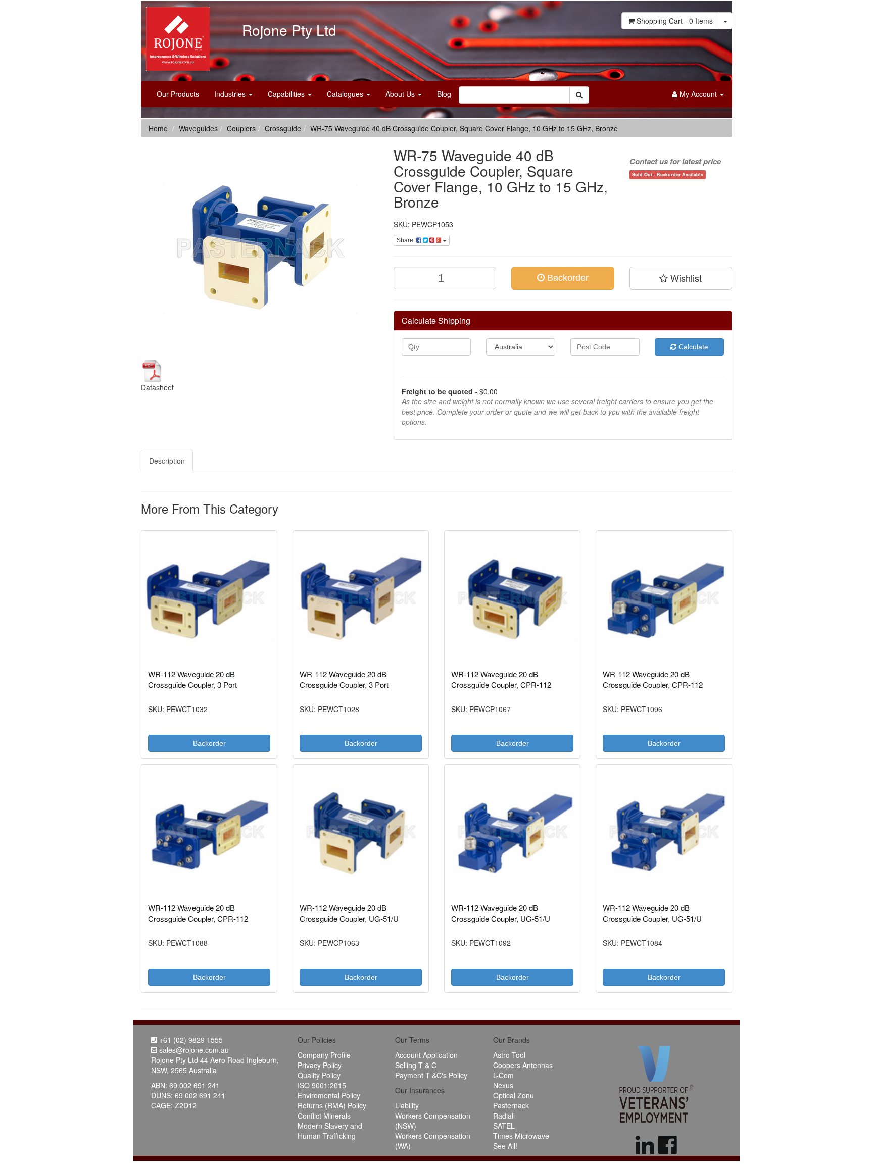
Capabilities (287, 94)
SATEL (504, 1126)
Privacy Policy (320, 1065)
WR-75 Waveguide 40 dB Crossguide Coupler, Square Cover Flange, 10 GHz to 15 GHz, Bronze (464, 128)
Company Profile (324, 1055)
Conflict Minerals (324, 1115)
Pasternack (511, 1105)
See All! (505, 1146)
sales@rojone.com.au (193, 1050)
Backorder (567, 278)
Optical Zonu (513, 1095)
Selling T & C (416, 1065)
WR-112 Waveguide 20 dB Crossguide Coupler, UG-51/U (349, 913)
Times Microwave (521, 1136)
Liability (407, 1105)
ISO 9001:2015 (322, 1085)
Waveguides (198, 128)
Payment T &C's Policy (431, 1075)
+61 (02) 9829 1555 (190, 1040)
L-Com (503, 1075)
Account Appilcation (426, 1055)
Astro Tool (509, 1055)
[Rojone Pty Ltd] (175, 35)
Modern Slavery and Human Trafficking (330, 1131)
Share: (406, 240)
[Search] (579, 95)
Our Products (178, 94)
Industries (231, 94)
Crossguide (283, 128)
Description (167, 461)
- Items (675, 21)
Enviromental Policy (329, 1095)
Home (158, 128)
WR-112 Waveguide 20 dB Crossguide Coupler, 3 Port (192, 679)
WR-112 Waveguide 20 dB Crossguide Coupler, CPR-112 (501, 679)
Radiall (504, 1115)
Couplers (241, 128)
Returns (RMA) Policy (332, 1105)
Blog (444, 94)
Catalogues (346, 94)
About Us (401, 94)
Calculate (692, 347)
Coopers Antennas (523, 1065)
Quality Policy (319, 1075)
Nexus (503, 1085)
